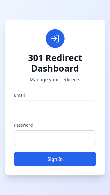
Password (23, 125)
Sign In (55, 159)
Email (19, 95)
